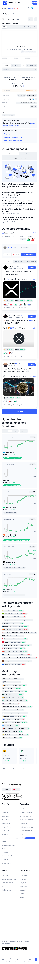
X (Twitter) (23, 875)
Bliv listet (5, 875)
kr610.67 (13, 694)
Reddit (22, 893)
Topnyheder (6, 823)
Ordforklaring (6, 890)
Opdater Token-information (13, 134)
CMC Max (5, 820)
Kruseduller (5, 859)
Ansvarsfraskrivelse (26, 830)
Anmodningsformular (9, 879)
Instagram (23, 886)
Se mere (34, 233)
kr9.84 (12, 688)
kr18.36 (18, 707)
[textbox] (22, 248)
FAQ (3, 886)
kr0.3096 (14, 679)
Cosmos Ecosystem (8, 115)
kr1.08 (13, 731)
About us (23, 809)
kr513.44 (15, 700)
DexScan (5, 834)
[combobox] (19, 69)
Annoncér (5, 812)
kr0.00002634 (15, 722)
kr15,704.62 (15, 691)
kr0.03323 (15, 713)
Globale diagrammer (8, 845)
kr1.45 (13, 710)
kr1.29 (13, 738)
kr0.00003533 (16, 728)
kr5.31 (11, 725)
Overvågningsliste (8, 856)
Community (23, 879)
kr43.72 (12, 682)
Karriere (22, 838)
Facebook (23, 890)
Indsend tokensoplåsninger (13, 137)
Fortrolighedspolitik (26, 816)
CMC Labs (5, 816)
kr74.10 (14, 719)
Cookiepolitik (24, 823)
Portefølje (5, 852)
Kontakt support (7, 883)
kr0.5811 (11, 703)
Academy (5, 809)
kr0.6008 (15, 716)
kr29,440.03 (16, 734)
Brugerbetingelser (26, 812)
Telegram (23, 883)
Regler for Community (27, 827)
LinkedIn (22, 897)
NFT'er (4, 849)
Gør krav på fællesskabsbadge (14, 140)
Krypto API (5, 830)
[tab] (24, 65)
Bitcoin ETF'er (6, 827)
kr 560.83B (10, 8)
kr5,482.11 (14, 697)
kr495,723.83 (15, 685)
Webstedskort (6, 863)
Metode (22, 834)
